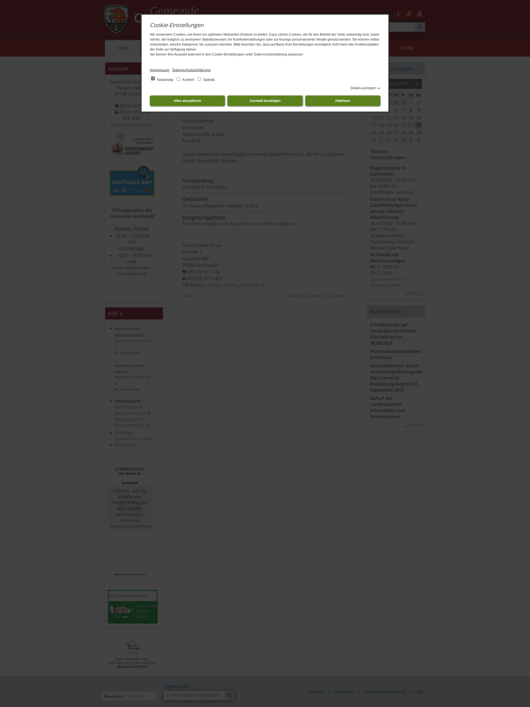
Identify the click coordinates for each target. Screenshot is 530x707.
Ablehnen (342, 101)
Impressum (159, 70)
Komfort (188, 80)
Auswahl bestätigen (265, 101)
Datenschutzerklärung (191, 70)
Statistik (208, 80)
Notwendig (165, 80)
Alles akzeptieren (187, 101)
